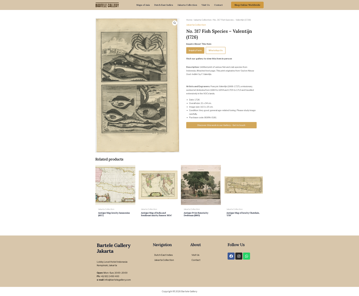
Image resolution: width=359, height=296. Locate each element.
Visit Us (206, 5)
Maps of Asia (143, 5)
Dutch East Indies (163, 5)
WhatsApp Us (216, 50)
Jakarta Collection (187, 5)
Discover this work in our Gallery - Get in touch (221, 125)
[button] (247, 5)
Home (189, 20)
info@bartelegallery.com (117, 279)
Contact (218, 5)
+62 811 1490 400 (110, 276)
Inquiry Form (195, 50)
